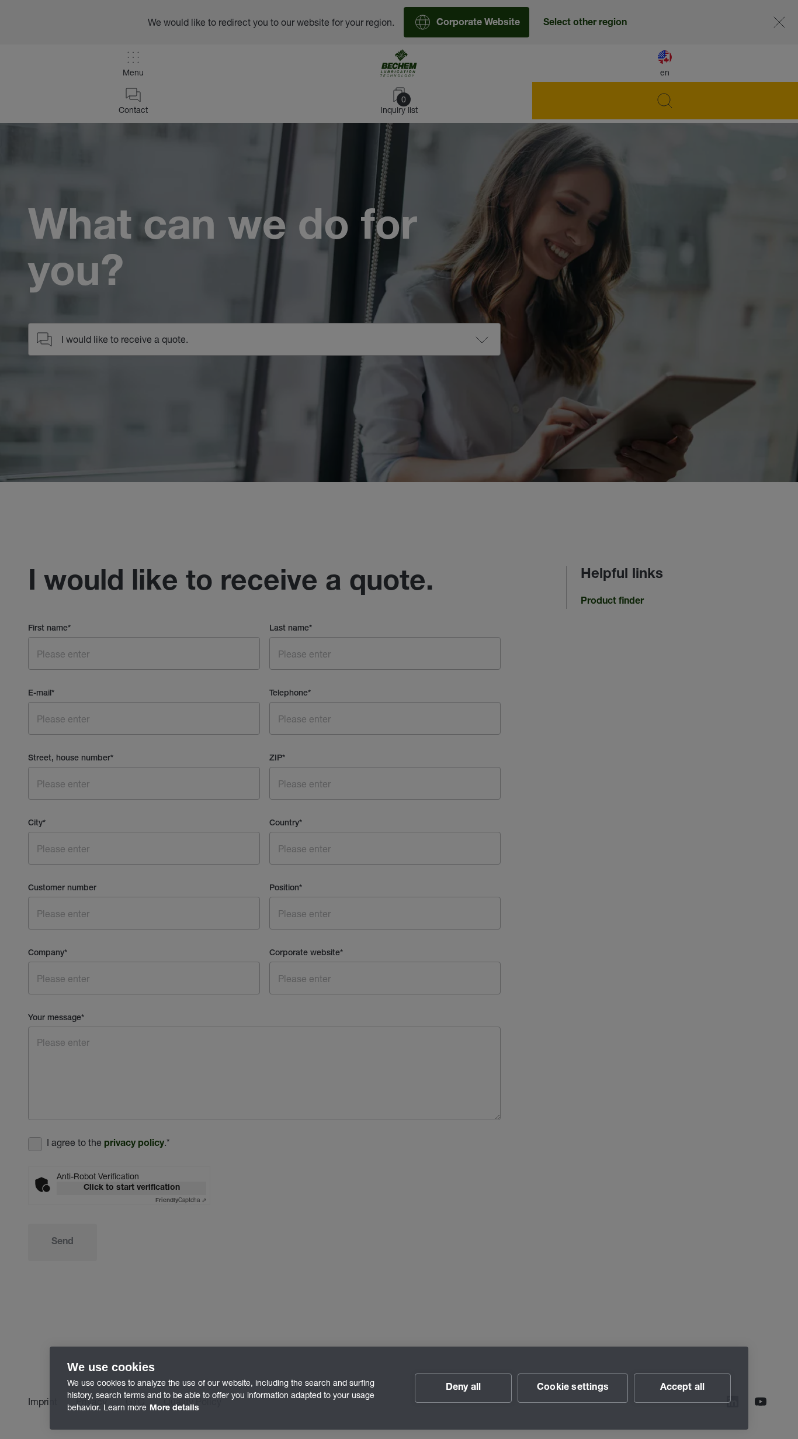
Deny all (463, 1388)
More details (174, 1408)
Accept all (682, 1388)
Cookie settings (573, 1388)
